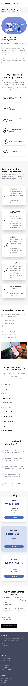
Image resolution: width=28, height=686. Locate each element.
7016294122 (6, 643)
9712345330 (6, 645)
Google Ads (4, 680)
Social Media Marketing (7, 678)
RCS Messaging (5, 665)
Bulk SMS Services (5, 660)
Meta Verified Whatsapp (7, 662)
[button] (26, 3)
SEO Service (4, 682)
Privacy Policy (4, 667)
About (2, 671)
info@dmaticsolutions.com (10, 648)
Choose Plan (14, 517)
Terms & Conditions (6, 669)
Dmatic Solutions (11, 3)
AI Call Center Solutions (7, 658)
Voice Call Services (5, 664)
